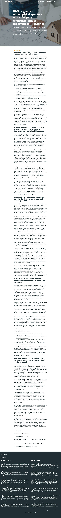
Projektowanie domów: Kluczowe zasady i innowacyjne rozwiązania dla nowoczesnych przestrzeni (44, 474)
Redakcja (49, 1)
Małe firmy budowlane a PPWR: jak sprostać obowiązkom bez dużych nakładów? (15, 461)
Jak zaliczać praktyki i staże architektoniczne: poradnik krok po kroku (13, 484)
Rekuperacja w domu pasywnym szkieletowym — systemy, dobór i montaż (14, 479)
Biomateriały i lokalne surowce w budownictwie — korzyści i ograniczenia (14, 467)
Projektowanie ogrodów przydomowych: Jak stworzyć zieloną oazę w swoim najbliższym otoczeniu (15, 505)
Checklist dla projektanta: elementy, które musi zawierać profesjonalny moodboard (14, 503)
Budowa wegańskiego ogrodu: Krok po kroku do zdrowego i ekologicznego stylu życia (45, 477)
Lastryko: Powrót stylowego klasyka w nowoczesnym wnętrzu (42, 471)
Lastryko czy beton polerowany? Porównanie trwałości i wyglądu (43, 472)
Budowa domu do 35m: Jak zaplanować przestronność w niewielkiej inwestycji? (45, 508)
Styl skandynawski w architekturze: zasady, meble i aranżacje (12, 489)
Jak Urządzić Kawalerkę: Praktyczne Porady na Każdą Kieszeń (42, 500)
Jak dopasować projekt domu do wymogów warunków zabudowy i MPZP (44, 475)
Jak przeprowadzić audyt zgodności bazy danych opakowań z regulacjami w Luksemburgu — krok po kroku (14, 473)
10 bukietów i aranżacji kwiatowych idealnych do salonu (41, 464)
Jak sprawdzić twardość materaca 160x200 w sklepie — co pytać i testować (14, 495)
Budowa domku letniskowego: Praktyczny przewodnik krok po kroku (43, 490)
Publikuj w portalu (42, 1)
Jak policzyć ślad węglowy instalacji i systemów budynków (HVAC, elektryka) (14, 466)
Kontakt (54, 1)
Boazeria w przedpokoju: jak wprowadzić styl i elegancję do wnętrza (43, 497)
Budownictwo (8, 1)
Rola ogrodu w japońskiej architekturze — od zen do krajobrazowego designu (15, 498)
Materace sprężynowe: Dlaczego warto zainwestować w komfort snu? (13, 490)
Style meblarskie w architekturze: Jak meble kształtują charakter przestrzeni (15, 488)
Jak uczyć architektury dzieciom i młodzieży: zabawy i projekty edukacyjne (14, 483)
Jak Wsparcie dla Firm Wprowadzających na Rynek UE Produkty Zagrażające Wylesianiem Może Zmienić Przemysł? (45, 484)
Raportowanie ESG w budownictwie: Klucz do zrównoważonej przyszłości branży (44, 507)
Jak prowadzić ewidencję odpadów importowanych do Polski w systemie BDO (15, 476)
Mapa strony (3, 457)
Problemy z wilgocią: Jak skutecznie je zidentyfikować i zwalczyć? (43, 503)
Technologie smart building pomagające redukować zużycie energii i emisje (14, 468)
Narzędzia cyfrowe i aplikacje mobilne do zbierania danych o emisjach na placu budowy (15, 465)
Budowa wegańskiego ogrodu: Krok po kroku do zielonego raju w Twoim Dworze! (44, 480)
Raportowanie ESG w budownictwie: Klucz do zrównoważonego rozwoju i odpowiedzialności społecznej (44, 505)
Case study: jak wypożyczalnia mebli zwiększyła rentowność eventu (13, 482)
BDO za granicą (17, 50)
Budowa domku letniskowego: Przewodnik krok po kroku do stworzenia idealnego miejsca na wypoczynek (44, 492)
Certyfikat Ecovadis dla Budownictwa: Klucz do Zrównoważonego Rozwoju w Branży (45, 487)
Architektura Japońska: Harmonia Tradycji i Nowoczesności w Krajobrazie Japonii (14, 497)
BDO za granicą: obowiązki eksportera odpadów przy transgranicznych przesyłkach (14, 475)
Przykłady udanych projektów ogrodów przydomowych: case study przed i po (15, 506)
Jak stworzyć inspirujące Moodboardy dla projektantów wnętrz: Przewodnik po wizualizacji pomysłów (15, 500)
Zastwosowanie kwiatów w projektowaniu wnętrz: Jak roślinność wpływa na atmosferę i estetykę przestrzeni (45, 462)
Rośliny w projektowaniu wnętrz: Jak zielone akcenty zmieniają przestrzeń (44, 468)
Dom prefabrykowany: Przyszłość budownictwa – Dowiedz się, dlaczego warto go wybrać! (45, 496)
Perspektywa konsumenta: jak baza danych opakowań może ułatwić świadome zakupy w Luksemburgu (15, 471)
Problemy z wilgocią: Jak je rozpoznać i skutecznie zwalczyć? (42, 502)
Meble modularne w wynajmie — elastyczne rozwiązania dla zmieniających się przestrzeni (15, 481)
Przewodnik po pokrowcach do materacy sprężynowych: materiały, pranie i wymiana (14, 492)
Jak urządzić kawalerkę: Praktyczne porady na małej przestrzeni (43, 499)
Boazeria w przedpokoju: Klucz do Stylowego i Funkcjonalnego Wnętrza (44, 498)
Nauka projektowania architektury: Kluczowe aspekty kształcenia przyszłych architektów (45, 466)
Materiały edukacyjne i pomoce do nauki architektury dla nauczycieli (13, 487)
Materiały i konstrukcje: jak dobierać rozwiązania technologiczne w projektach (45, 467)
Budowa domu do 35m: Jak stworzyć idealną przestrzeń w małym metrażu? (45, 510)
